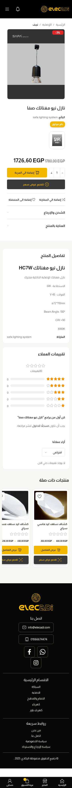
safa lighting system (45, 117)
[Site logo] (55, 8)
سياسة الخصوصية (36, 741)
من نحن (36, 730)
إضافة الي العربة (24, 172)
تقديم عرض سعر (33, 184)
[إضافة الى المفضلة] (40, 496)
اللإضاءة (47, 24)
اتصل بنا (36, 735)
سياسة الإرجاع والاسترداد (36, 746)
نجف (35, 24)
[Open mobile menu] (7, 9)
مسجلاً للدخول (40, 425)
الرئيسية (60, 24)
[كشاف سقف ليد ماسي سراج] (50, 505)
